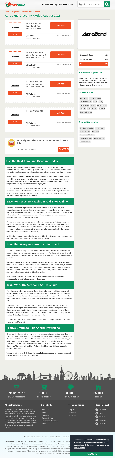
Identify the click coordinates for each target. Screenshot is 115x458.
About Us (45, 410)
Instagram (102, 420)
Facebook (102, 410)
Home (46, 5)
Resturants (73, 412)
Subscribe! (64, 149)
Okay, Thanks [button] (91, 454)
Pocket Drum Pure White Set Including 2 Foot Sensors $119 (36, 55)
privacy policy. (79, 448)
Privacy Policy (47, 418)
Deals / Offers (94, 59)
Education (95, 131)
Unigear (82, 108)
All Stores (69, 5)
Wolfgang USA (92, 108)
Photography (100, 128)
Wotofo (93, 105)
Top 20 (71, 410)
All (94, 64)
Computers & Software (87, 135)
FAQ (44, 424)
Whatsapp (102, 423)
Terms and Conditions (50, 421)
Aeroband (36, 12)
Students (72, 415)
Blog (44, 412)
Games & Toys (85, 131)
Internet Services (99, 138)
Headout (102, 108)
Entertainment (26, 12)
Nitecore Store (102, 105)
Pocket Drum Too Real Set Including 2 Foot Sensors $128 (35, 84)
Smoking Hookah (86, 112)
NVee (95, 102)
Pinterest (102, 417)
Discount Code (94, 55)
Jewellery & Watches (87, 128)
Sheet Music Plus (85, 102)
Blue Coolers (84, 105)
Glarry (101, 102)
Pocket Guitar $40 (34, 111)
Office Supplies (85, 142)
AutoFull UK (84, 98)
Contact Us (46, 415)
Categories (57, 5)
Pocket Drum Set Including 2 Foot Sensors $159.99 (34, 26)
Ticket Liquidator (95, 98)
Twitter (101, 413)
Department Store (86, 138)
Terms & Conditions (64, 35)
